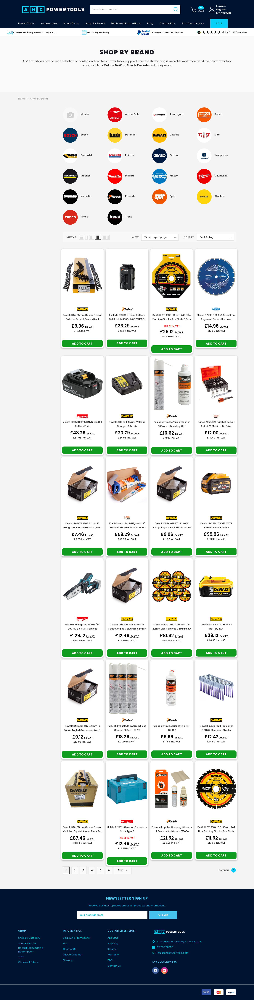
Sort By (189, 237)
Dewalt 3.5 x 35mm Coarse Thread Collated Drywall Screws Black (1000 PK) (82, 319)
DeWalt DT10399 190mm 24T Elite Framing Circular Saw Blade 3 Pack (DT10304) (171, 319)
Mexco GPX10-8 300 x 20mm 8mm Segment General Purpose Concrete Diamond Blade (216, 319)
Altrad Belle (132, 114)
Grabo (174, 155)
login (219, 6)
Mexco (174, 175)
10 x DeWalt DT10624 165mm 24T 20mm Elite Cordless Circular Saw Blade (171, 628)
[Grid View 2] (86, 237)
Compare (226, 870)
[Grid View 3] (91, 237)
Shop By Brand (27, 943)
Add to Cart (82, 344)
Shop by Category (29, 938)
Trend (128, 216)
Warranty (113, 954)
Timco (84, 216)
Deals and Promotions (126, 23)
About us (112, 938)
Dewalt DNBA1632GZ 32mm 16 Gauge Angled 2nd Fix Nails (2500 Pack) (82, 527)
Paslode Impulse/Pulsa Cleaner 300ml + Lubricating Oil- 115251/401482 (172, 426)
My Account (223, 13)
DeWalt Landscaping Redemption (30, 949)
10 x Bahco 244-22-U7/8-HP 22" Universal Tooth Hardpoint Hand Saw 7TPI (127, 527)
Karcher (85, 175)
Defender (130, 134)
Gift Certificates (72, 954)
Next (121, 870)
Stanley (219, 196)
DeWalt (120, 65)
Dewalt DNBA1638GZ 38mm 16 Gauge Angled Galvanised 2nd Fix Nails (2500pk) (172, 527)
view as (71, 237)
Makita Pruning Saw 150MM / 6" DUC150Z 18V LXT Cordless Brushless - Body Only (82, 628)
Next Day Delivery (98, 32)
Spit (172, 196)
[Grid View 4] (98, 237)
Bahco (218, 114)
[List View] (81, 237)
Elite (217, 134)
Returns (112, 949)
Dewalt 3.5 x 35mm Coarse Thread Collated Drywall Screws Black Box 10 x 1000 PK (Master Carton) (82, 831)
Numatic (86, 196)
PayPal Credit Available (167, 32)
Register (221, 9)
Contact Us (69, 949)
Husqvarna (221, 155)
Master (85, 114)
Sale (21, 956)
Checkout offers (28, 962)
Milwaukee (220, 175)
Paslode (143, 65)
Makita (109, 65)
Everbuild (86, 155)
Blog (65, 943)
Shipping (112, 943)
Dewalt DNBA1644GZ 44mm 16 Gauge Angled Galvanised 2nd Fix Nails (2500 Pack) (82, 730)
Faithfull (130, 155)
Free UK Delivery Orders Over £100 (34, 32)
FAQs (110, 960)
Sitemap (68, 960)
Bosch (131, 65)
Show (135, 237)
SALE (219, 23)
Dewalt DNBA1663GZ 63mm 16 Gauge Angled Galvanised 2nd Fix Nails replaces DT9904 (127, 628)
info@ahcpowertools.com (173, 953)
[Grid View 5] (106, 237)
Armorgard (176, 114)
